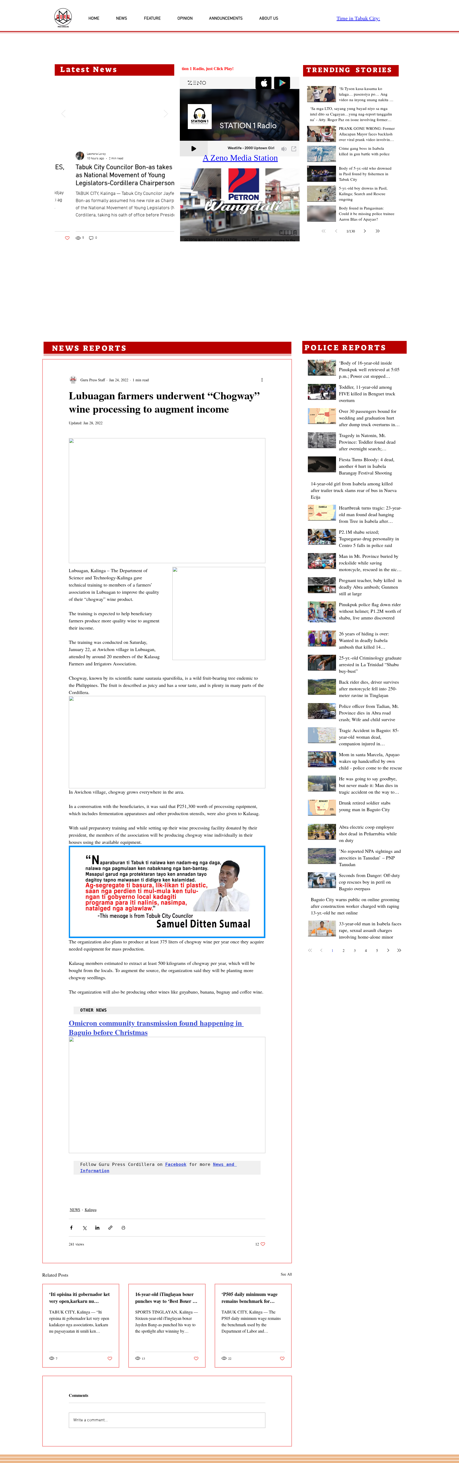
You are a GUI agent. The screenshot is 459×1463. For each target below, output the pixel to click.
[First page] (323, 231)
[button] (240, 204)
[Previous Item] (63, 113)
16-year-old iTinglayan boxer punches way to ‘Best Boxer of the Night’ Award (166, 1297)
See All (286, 1274)
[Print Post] (123, 1227)
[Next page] (365, 231)
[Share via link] (110, 1227)
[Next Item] (165, 113)
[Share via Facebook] (71, 1227)
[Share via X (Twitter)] (84, 1227)
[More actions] (262, 380)
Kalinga (90, 1209)
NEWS (75, 1209)
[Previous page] (336, 231)
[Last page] (377, 231)
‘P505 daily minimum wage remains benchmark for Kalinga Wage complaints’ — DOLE (252, 1297)
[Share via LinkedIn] (97, 1227)
